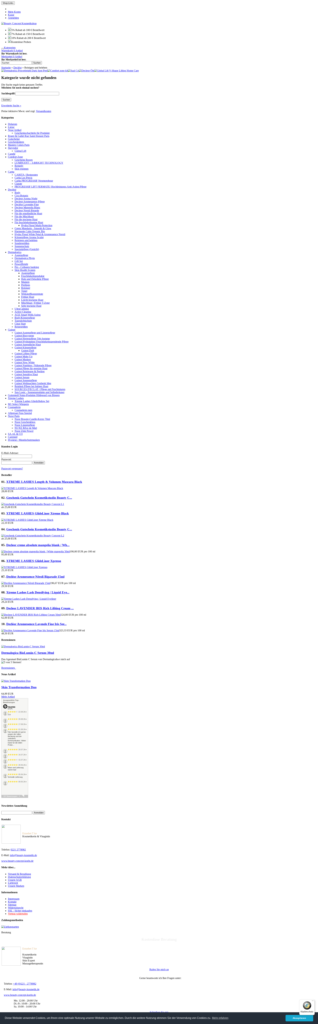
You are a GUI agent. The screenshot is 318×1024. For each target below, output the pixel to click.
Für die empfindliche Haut (28, 213)
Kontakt (12, 901)
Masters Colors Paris (18, 145)
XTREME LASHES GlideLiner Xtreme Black (37, 513)
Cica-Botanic (21, 195)
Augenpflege (21, 255)
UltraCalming (22, 308)
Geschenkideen (16, 142)
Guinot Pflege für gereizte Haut (31, 368)
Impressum (13, 898)
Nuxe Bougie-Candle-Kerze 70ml (32, 419)
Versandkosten (43, 111)
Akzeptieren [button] (299, 1018)
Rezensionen (8, 667)
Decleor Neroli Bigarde (27, 210)
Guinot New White (25, 362)
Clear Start (20, 323)
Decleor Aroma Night (26, 198)
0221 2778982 (18, 849)
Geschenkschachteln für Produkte (32, 133)
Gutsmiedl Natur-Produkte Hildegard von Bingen (34, 395)
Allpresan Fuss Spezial (20, 413)
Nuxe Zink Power (24, 431)
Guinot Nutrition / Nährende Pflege (33, 365)
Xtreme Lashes (16, 398)
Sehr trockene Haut (31, 305)
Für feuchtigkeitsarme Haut (29, 222)
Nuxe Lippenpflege (25, 425)
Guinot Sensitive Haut (26, 374)
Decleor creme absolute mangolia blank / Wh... (38, 545)
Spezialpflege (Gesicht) (27, 249)
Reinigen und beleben (26, 240)
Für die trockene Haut (26, 219)
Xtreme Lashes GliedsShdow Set (32, 401)
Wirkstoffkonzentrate (32, 294)
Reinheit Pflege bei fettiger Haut (31, 386)
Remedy (19, 165)
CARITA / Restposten (26, 174)
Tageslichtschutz (23, 320)
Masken (25, 282)
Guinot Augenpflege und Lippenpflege (35, 332)
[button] (37, 63)
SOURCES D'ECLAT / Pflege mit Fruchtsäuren (40, 389)
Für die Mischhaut (24, 216)
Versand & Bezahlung (19, 874)
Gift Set (19, 261)
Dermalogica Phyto (25, 258)
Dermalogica (14, 252)
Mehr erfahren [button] (220, 1018)
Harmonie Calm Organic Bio (30, 231)
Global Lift (20, 150)
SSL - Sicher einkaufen (20, 910)
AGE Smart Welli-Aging (28, 314)
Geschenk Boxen (24, 159)
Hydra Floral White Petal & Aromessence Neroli (40, 234)
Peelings (25, 285)
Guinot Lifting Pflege (26, 353)
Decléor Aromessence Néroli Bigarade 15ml (35, 576)
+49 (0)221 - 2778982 (24, 983)
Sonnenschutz (22, 246)
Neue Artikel (14, 130)
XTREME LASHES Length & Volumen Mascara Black (44, 482)
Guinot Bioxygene (24, 335)
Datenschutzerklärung (19, 877)
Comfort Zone (15, 156)
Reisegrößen (21, 326)
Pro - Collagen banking (27, 267)
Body (17, 192)
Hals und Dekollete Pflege (35, 279)
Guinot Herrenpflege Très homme (32, 338)
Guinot (11, 329)
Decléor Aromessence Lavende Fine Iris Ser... (36, 624)
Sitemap (12, 904)
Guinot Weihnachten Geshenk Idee (33, 383)
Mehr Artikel (8, 696)
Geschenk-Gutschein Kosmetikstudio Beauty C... (39, 497)
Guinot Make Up (23, 356)
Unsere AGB (15, 879)
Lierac (11, 127)
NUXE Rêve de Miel (26, 428)
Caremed (12, 437)
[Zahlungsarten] (10, 926)
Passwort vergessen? (12, 468)
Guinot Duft (27, 350)
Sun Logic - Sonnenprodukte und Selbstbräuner (39, 392)
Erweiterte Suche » (11, 105)
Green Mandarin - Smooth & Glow (33, 228)
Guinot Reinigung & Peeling (30, 371)
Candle (11, 153)
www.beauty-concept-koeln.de (17, 860)
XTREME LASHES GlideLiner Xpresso (33, 561)
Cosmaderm (14, 407)
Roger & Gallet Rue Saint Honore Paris (28, 136)
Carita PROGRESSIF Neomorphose (34, 180)
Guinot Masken (23, 359)
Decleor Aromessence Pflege (30, 201)
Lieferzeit (13, 882)
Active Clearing (23, 311)
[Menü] (313, 1001)
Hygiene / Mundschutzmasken (24, 440)
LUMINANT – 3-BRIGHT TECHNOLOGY (39, 162)
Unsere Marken (16, 885)
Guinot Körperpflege (25, 347)
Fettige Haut (27, 296)
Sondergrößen (22, 243)
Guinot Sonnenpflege (26, 380)
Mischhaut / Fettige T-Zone (35, 302)
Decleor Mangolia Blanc (27, 207)
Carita (11, 171)
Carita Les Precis (23, 177)
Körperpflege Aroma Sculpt (29, 237)
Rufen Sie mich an (159, 969)
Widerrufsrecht (15, 907)
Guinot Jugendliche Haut (28, 344)
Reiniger (25, 288)
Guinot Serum (22, 377)
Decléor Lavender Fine (27, 204)
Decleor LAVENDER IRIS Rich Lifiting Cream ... (40, 608)
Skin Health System (25, 270)
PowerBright (21, 264)
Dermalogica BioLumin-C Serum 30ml (27, 653)
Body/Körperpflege (25, 317)
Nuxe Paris (14, 416)
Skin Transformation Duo (19, 687)
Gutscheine (14, 139)
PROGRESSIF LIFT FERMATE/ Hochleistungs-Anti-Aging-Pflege (50, 186)
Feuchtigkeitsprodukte (32, 276)
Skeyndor (13, 147)
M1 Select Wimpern (18, 404)
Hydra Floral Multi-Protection (36, 225)
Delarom (12, 124)
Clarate (18, 183)
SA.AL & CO (15, 434)
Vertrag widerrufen (18, 913)
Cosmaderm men (23, 410)
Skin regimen (21, 168)
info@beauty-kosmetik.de (23, 855)
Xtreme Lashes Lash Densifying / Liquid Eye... (37, 592)
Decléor (12, 189)
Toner (24, 291)
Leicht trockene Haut (32, 299)
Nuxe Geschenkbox (25, 422)
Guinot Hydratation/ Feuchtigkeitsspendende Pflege (42, 341)
